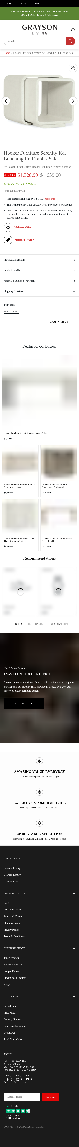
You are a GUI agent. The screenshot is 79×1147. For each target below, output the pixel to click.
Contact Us (9, 1032)
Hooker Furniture (16, 167)
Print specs (9, 304)
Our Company (12, 858)
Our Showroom (58, 624)
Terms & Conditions (14, 936)
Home (7, 53)
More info (50, 198)
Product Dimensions (14, 259)
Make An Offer (22, 227)
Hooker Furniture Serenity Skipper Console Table (25, 433)
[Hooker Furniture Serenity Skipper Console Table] (39, 392)
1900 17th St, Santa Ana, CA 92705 (20, 1070)
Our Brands (35, 624)
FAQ (6, 903)
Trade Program (11, 958)
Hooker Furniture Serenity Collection (51, 167)
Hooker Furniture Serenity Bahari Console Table (57, 539)
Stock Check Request (15, 977)
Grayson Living (12, 868)
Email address (14, 1096)
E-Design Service (13, 964)
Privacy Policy (11, 929)
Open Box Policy (12, 909)
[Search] (70, 41)
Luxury (7, 3)
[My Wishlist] (64, 30)
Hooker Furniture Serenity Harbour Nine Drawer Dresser (19, 485)
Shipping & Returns (14, 291)
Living (22, 3)
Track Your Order (13, 1039)
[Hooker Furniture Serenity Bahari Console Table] (59, 517)
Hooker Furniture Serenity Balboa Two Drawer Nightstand (57, 485)
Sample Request (12, 971)
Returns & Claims (13, 916)
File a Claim (10, 1006)
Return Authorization (15, 1026)
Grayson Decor (11, 881)
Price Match (10, 1012)
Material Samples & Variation (19, 280)
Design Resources (14, 948)
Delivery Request (12, 1019)
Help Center (11, 996)
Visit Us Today (23, 703)
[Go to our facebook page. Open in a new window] (8, 1079)
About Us (17, 624)
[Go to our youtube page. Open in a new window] (28, 1079)
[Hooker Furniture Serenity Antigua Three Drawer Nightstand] (20, 517)
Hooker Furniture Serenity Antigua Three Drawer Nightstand (19, 539)
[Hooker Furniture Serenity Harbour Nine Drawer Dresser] (20, 463)
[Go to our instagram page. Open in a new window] (18, 1079)
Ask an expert (11, 311)
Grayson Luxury (12, 874)
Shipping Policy (12, 923)
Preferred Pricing (24, 240)
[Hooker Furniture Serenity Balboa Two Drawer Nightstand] (59, 463)
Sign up (50, 1097)
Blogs (7, 984)
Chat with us (59, 321)
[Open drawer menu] (6, 30)
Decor (36, 3)
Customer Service (14, 893)
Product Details (12, 270)
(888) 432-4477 (19, 1061)
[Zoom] (73, 68)
